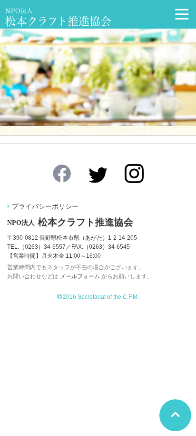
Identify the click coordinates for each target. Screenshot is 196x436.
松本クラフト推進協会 (70, 222)
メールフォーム (80, 276)
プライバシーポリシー (45, 206)
